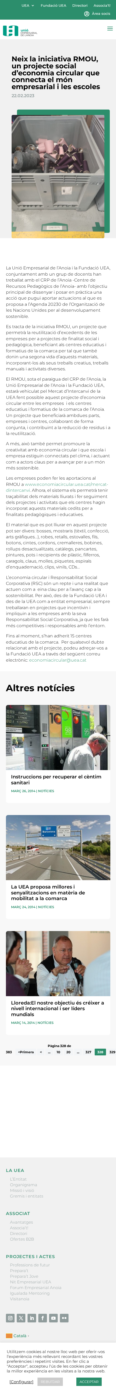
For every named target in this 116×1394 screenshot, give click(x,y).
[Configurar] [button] (21, 1381)
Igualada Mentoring (30, 1293)
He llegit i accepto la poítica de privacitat (45, 1125)
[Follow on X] (21, 1318)
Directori (80, 5)
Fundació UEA (53, 5)
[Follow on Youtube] (53, 1318)
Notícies (46, 791)
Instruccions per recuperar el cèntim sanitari (56, 780)
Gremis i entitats (26, 1196)
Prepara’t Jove (24, 1276)
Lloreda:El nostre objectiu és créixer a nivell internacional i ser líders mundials (57, 1008)
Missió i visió (22, 1190)
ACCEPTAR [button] (89, 1381)
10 (58, 1052)
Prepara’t (19, 1270)
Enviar (98, 1134)
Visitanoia (19, 1298)
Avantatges (21, 1222)
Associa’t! (102, 5)
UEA (25, 5)
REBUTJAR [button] (50, 1381)
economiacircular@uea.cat (57, 660)
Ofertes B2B (22, 1239)
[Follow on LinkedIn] (32, 1318)
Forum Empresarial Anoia (36, 1287)
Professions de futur (30, 1264)
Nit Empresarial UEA (30, 1281)
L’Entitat (18, 1179)
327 (88, 1052)
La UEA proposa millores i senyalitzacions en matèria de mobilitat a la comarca (48, 892)
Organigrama (23, 1184)
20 (68, 1052)
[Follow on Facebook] (42, 1318)
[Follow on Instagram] (10, 1318)
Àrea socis (101, 14)
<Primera (26, 1052)
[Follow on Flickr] (64, 1318)
